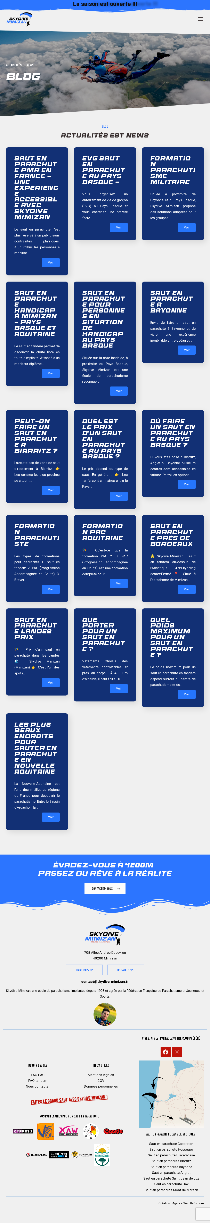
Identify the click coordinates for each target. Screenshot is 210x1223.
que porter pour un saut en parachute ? (103, 635)
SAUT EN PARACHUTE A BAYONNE (171, 302)
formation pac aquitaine (102, 533)
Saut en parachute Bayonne (171, 1167)
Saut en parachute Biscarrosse (171, 1155)
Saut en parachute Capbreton (171, 1144)
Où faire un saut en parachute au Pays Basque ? (172, 433)
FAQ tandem (37, 1081)
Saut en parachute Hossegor (171, 1149)
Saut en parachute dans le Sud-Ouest (171, 1134)
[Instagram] (177, 1052)
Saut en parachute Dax (171, 1184)
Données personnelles (101, 1086)
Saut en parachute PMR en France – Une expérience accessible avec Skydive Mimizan (36, 188)
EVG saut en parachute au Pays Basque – (103, 170)
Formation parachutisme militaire (173, 170)
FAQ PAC (38, 1075)
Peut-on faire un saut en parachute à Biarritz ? (36, 436)
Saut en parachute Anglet (171, 1173)
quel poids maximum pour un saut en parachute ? (171, 637)
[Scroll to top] (198, 1215)
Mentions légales (101, 1075)
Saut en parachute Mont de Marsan (171, 1190)
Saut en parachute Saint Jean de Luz (171, 1178)
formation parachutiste (37, 535)
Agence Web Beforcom (188, 1203)
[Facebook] (166, 1052)
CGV (100, 1081)
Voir (51, 262)
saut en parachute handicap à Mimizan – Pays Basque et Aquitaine (35, 314)
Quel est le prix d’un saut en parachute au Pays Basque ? (103, 439)
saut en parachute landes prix (35, 629)
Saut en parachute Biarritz (171, 1161)
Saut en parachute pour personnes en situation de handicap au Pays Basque (103, 320)
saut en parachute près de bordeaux (171, 535)
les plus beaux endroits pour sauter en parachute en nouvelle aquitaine (35, 748)
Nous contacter (38, 1086)
